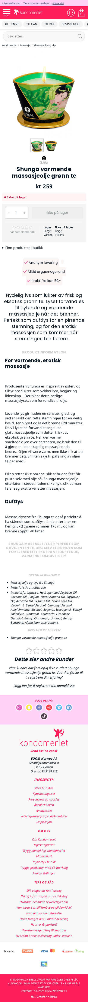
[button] (84, 94)
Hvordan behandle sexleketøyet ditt (44, 902)
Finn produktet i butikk (24, 247)
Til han (31, 24)
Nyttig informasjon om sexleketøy (44, 896)
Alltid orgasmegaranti (46, 271)
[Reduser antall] (9, 212)
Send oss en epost (44, 751)
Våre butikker (44, 788)
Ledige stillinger (44, 873)
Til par (49, 24)
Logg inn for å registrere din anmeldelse (43, 685)
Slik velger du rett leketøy (44, 891)
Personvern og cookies (43, 799)
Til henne (12, 24)
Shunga (49, 582)
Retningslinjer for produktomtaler (44, 816)
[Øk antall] (24, 212)
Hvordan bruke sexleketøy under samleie (44, 936)
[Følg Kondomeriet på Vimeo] (59, 710)
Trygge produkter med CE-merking (44, 868)
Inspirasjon (44, 822)
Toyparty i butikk (44, 862)
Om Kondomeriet (44, 839)
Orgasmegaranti (43, 845)
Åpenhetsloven (44, 805)
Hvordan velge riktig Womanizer (44, 930)
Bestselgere (71, 24)
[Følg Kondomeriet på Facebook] (39, 710)
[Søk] (80, 36)
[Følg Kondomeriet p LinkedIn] (69, 710)
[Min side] (71, 13)
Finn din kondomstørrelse (44, 913)
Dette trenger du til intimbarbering (44, 919)
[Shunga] (44, 163)
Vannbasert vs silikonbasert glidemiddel (44, 907)
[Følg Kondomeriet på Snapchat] (29, 710)
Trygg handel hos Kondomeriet (44, 851)
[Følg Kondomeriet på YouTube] (49, 710)
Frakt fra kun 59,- (45, 280)
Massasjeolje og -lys (24, 582)
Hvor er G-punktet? (44, 924)
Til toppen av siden (44, 996)
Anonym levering (43, 262)
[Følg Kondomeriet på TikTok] (44, 719)
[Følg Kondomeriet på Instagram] (19, 710)
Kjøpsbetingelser (44, 794)
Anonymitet (58, 3)
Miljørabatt (44, 856)
